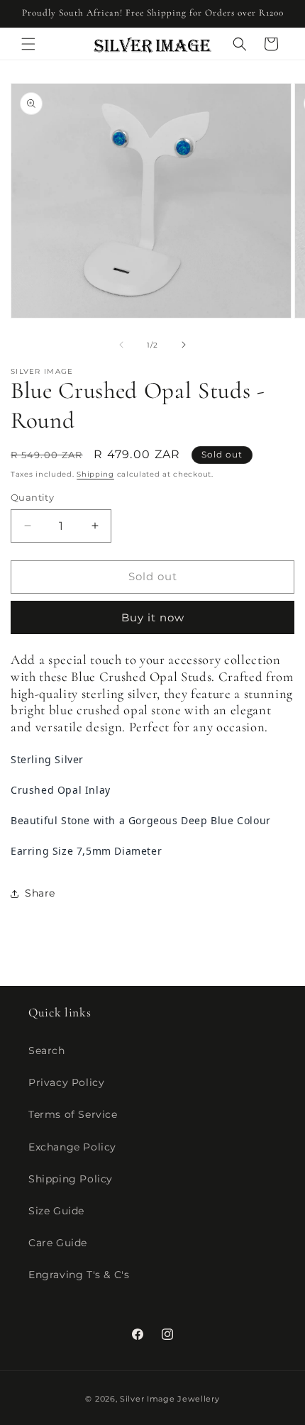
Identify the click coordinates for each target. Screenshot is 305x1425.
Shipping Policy (70, 1178)
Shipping (95, 474)
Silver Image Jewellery (169, 1399)
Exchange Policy (72, 1147)
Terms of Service (73, 1114)
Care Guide (57, 1242)
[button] (28, 44)
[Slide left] (121, 344)
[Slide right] (183, 344)
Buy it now (152, 617)
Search (46, 1050)
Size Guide (56, 1210)
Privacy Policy (66, 1082)
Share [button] (40, 893)
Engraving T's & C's (78, 1274)
